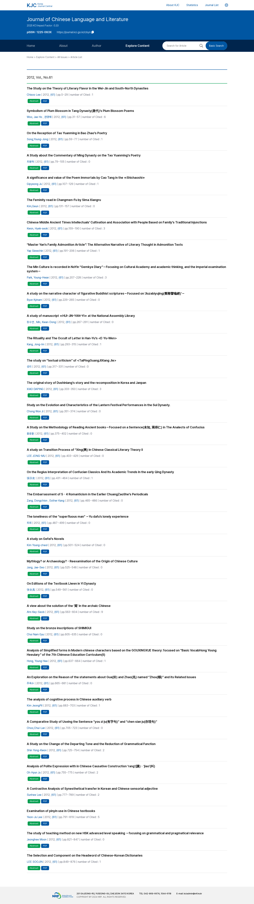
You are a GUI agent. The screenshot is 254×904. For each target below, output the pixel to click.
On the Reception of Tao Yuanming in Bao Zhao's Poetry (67, 133)
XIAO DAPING (35, 389)
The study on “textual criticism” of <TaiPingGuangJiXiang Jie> (71, 360)
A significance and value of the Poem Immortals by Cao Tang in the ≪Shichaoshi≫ (86, 177)
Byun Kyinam (34, 299)
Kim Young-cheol (37, 545)
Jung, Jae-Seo (35, 567)
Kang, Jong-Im (35, 344)
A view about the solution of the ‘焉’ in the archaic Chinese (69, 606)
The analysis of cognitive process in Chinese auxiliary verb (69, 699)
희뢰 (29, 523)
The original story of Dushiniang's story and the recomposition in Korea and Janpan (86, 382)
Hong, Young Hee (37, 661)
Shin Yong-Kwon (37, 750)
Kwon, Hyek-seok (37, 228)
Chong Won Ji (35, 411)
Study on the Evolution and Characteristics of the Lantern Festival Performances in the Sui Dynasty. (98, 405)
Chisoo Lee (34, 94)
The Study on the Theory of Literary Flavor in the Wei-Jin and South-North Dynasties (87, 88)
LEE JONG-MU (36, 456)
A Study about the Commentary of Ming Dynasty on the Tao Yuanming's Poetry (84, 155)
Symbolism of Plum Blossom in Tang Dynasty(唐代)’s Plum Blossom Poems (80, 111)
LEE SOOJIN (35, 861)
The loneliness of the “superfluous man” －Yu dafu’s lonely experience (78, 516)
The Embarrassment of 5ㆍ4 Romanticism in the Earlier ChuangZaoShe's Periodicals (87, 494)
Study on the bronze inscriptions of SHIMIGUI (59, 628)
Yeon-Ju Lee (34, 817)
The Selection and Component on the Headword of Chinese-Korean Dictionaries (85, 855)
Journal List (212, 5)
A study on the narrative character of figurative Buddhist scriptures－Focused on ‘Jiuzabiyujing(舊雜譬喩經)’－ (106, 293)
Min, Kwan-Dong (46, 322)
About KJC (172, 5)
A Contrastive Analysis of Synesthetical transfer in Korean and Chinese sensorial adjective (92, 788)
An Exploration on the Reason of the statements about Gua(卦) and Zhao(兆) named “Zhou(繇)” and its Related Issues (111, 677)
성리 (29, 366)
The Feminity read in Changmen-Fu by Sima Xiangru (64, 200)
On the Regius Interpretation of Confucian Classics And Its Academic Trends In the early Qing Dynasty (100, 472)
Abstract (34, 101)
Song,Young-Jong (37, 139)
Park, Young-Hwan (38, 277)
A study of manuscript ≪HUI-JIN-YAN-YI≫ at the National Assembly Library (81, 316)
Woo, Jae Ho (34, 117)
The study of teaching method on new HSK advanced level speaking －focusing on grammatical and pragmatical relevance (115, 833)
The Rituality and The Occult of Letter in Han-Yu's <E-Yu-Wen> (72, 338)
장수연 (30, 322)
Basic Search (216, 45)
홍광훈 (30, 433)
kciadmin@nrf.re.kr (193, 893)
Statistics (192, 5)
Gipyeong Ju (34, 184)
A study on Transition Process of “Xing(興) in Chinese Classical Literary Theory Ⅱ (85, 449)
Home (31, 45)
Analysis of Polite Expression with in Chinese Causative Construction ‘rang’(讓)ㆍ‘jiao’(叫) (91, 766)
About (63, 45)
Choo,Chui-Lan (36, 728)
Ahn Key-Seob (36, 612)
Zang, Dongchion (37, 500)
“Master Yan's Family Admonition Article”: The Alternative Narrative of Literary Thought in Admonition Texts (105, 244)
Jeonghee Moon (36, 839)
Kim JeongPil (34, 705)
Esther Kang (56, 500)
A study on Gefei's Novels (45, 539)
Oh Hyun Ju (34, 772)
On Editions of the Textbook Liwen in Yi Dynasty (61, 583)
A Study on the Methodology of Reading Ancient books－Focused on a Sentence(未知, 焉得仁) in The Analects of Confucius (116, 427)
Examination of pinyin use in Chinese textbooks (61, 811)
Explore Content (137, 45)
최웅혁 (30, 161)
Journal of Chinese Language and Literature (77, 19)
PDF (45, 101)
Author (96, 45)
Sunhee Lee (34, 794)
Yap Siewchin (35, 250)
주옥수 (30, 683)
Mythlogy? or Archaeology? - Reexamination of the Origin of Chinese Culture (82, 561)
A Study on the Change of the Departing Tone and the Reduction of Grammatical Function (91, 744)
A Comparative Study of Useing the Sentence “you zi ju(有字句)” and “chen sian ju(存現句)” (92, 721)
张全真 (31, 589)
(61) (52, 94)
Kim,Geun (32, 206)
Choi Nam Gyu (35, 634)
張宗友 (31, 478)
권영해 (47, 117)
